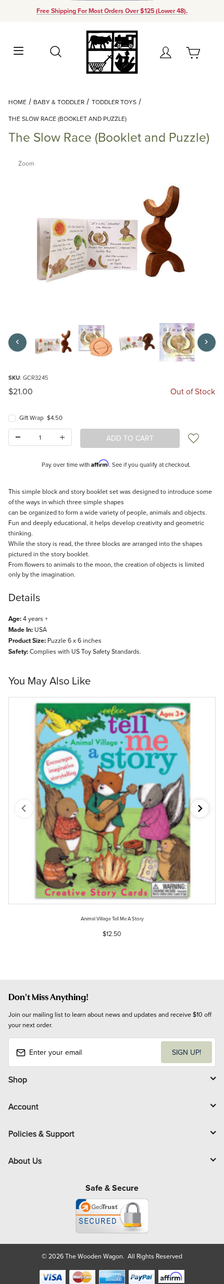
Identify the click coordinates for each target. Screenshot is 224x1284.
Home (17, 101)
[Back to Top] (196, 1227)
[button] (53, 342)
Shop (17, 1079)
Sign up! (186, 1052)
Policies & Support (41, 1133)
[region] (112, 342)
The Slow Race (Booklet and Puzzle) (67, 118)
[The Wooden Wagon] (112, 51)
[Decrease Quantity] (18, 437)
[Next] (206, 342)
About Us (25, 1160)
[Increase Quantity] (62, 437)
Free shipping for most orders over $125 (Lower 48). (112, 11)
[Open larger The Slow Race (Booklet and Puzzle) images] (112, 234)
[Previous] (17, 342)
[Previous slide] (24, 808)
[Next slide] (199, 808)
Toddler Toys (114, 101)
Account (23, 1106)
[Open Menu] (19, 49)
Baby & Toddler (58, 101)
